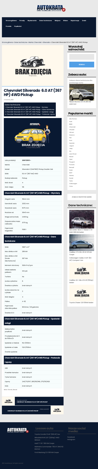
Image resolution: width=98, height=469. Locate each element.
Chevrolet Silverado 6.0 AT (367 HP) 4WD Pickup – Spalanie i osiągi (29, 112)
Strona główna (7, 42)
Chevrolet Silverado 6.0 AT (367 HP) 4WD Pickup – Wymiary (27, 107)
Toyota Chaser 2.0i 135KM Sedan (81, 302)
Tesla (71, 181)
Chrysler (71, 130)
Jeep (71, 148)
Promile (8, 26)
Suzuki (71, 178)
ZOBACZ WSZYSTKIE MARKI (82, 197)
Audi (70, 121)
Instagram (71, 439)
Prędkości (17, 26)
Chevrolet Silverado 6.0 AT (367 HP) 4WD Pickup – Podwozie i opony (31, 114)
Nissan (71, 157)
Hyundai (71, 143)
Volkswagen (73, 183)
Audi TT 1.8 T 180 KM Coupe (44, 443)
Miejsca (57, 21)
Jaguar (71, 146)
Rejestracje (75, 21)
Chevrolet (72, 127)
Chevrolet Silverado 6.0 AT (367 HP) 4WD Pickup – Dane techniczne (30, 110)
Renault (71, 167)
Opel (70, 159)
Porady (22, 21)
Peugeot (72, 162)
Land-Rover (73, 154)
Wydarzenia (32, 21)
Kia (70, 151)
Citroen (71, 132)
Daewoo (72, 135)
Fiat (70, 138)
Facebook (71, 437)
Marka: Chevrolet (35, 42)
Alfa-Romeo (73, 119)
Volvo (71, 186)
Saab (71, 170)
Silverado (46, 42)
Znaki (84, 21)
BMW (70, 124)
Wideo (65, 21)
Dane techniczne (45, 21)
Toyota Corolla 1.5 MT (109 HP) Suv (47, 434)
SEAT (70, 173)
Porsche (71, 165)
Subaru (71, 175)
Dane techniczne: (80, 205)
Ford (70, 140)
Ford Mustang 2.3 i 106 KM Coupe (47, 452)
